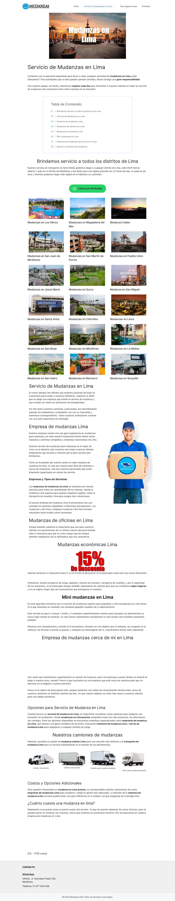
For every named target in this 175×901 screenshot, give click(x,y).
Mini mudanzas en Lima (68, 136)
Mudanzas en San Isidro (42, 378)
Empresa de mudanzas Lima (70, 121)
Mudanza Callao (120, 222)
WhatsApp (28, 874)
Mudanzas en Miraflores (84, 348)
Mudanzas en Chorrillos (83, 319)
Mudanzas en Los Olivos (43, 222)
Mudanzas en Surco (81, 289)
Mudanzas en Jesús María (44, 289)
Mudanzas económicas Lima (70, 131)
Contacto (146, 6)
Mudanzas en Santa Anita (43, 319)
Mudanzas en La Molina (124, 348)
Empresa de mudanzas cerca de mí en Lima (77, 141)
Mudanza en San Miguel (125, 289)
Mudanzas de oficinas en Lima (71, 126)
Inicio (76, 6)
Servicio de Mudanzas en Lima (98, 6)
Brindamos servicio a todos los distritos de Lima (79, 111)
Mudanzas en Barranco (83, 378)
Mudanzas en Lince (122, 319)
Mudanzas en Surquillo (124, 378)
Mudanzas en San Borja (42, 348)
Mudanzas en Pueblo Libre (126, 256)
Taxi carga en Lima (128, 6)
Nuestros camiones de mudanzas (72, 146)
